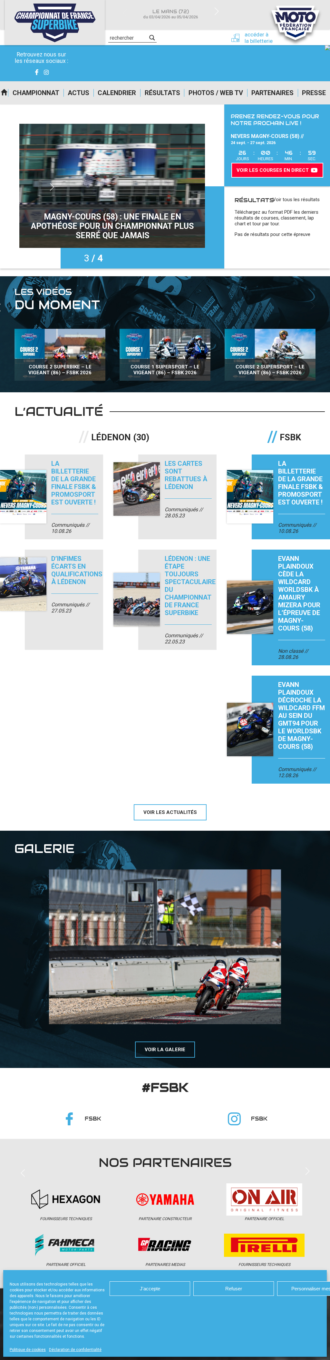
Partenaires (272, 93)
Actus (78, 93)
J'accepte (150, 1288)
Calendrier (117, 93)
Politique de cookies (28, 1349)
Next (216, 10)
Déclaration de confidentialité (75, 1349)
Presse (314, 93)
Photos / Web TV (216, 93)
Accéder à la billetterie (259, 37)
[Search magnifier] (152, 37)
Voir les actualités (170, 812)
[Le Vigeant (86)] (165, 946)
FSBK (93, 1118)
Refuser (233, 1288)
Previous (124, 14)
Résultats (162, 93)
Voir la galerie (165, 1049)
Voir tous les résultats (296, 199)
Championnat (36, 93)
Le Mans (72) (170, 14)
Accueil (4, 93)
